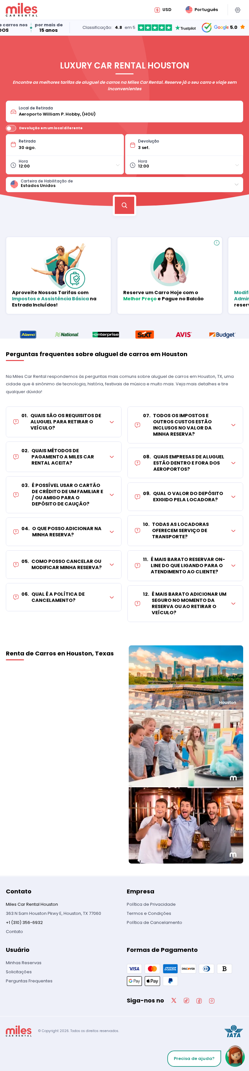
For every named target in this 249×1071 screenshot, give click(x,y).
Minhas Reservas (24, 963)
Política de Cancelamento (154, 922)
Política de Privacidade (151, 904)
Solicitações (19, 972)
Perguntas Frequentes (29, 981)
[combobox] (129, 111)
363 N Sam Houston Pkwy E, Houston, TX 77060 (53, 913)
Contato (14, 931)
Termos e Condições (149, 913)
